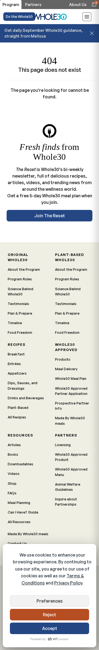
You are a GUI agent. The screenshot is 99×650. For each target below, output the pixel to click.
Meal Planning (19, 502)
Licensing (63, 445)
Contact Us (17, 543)
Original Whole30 (18, 257)
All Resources (19, 522)
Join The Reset (49, 215)
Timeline (15, 323)
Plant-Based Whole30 (69, 257)
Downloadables (20, 464)
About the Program (24, 269)
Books (13, 454)
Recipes (16, 344)
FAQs (12, 493)
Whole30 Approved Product (71, 457)
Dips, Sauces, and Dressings (22, 385)
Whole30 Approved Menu (71, 472)
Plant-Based (18, 407)
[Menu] (86, 17)
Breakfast (16, 354)
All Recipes (17, 417)
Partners (66, 435)
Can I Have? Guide (23, 512)
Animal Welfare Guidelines (67, 487)
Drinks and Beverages (26, 398)
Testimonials (18, 303)
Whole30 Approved (66, 347)
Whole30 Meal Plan (70, 378)
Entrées (14, 363)
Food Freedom (20, 332)
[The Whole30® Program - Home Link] (49, 16)
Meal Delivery (66, 369)
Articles (14, 445)
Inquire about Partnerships (66, 501)
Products (62, 359)
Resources (20, 435)
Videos (14, 473)
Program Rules (20, 279)
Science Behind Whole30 (20, 291)
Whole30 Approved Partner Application (71, 391)
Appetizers (17, 373)
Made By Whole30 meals (70, 420)
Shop (12, 483)
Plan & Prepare (20, 313)
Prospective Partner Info (72, 405)
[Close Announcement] (92, 33)
